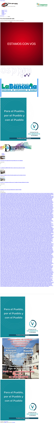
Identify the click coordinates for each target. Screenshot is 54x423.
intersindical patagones (11, 243)
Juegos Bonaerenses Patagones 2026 (23, 246)
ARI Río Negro (43, 200)
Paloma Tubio (18, 260)
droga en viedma (27, 222)
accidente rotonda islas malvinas (43, 195)
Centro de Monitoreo (34, 208)
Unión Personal (26, 282)
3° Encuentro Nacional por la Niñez (47, 193)
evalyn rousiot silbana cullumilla (49, 229)
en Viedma (31, 225)
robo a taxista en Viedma (33, 271)
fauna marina (47, 231)
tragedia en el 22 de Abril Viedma (36, 280)
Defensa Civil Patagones (37, 217)
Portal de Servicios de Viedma (16, 266)
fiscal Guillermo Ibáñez (5, 234)
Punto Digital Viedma (3, 268)
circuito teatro (41, 209)
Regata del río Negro (45, 269)
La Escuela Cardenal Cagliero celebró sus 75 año (21, 248)
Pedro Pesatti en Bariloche (17, 262)
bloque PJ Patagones (5, 204)
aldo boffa (4, 198)
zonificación (10, 286)
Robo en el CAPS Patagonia (44, 271)
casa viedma (5, 207)
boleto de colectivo (32, 204)
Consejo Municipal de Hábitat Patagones (38, 214)
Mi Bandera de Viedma (40, 255)
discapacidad (2, 222)
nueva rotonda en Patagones (43, 258)
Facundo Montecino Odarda (15, 231)
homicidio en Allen (12, 240)
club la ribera (49, 210)
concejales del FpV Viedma (42, 213)
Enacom (33, 225)
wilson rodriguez (46, 285)
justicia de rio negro (7, 247)
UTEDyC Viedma (14, 283)
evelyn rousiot (2, 230)
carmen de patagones (43, 206)
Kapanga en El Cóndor (21, 247)
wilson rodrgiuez (42, 285)
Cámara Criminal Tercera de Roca (45, 205)
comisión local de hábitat (5, 213)
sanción (41, 273)
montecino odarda (21, 256)
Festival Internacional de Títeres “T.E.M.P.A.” (39, 232)
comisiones (10, 213)
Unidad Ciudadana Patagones (6, 282)
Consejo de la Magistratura (9, 214)
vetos (48, 284)
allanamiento (36, 198)
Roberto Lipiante (18, 271)
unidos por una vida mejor (21, 282)
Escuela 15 (41, 227)
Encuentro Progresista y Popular (36, 226)
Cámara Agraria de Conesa (37, 205)
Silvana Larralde (35, 275)
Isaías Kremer (28, 243)
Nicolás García (49, 257)
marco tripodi (11, 253)
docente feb (16, 222)
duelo (40, 222)
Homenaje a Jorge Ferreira (6, 240)
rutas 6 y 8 (46, 272)
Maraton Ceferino (24, 252)
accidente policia (32, 195)
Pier (47, 263)
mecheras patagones (11, 255)
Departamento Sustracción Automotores (11, 218)
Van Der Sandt (12, 284)
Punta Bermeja (51, 267)
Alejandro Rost (30, 198)
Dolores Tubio (20, 222)
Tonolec (26, 280)
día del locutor (51, 220)
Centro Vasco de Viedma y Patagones (41, 208)
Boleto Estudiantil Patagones (38, 204)
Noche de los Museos (10, 258)
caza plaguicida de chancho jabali (39, 207)
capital (20, 206)
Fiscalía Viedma (21, 234)
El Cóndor (24, 223)
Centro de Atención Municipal (27, 208)
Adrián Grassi (21, 196)
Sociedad (3, 12)
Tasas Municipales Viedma (29, 279)
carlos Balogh (34, 206)
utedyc (11, 283)
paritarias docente (28, 260)
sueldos (19, 278)
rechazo (47, 268)
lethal (7, 250)
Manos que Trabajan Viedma (18, 252)
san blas (33, 273)
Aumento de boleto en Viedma (22, 202)
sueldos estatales (22, 278)
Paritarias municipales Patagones (35, 260)
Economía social (4, 13)
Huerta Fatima (24, 241)
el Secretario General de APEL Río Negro (48, 223)
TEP (6, 280)
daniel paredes (7, 217)
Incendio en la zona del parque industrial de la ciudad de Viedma (10, 189)
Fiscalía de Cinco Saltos (15, 234)
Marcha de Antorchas (3, 253)
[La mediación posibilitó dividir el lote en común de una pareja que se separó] (2, 166)
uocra (37, 282)
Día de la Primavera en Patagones (21, 220)
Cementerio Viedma (2, 208)
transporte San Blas (11, 281)
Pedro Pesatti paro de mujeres (29, 262)
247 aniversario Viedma (35, 193)
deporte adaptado (18, 218)
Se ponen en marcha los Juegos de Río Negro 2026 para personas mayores (26, 274)
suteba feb (5, 279)
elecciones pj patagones (26, 224)
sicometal (12, 275)
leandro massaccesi (21, 249)
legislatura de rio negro (34, 249)
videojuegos (50, 284)
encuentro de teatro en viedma (22, 226)
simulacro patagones (42, 275)
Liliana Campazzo (2, 251)
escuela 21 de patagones (49, 227)
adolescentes (13, 196)
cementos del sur (7, 208)
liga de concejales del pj (50, 250)
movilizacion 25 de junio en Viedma (28, 256)
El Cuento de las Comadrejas (29, 223)
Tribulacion (40, 281)
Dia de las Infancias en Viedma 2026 (37, 220)
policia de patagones (25, 265)
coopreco (38, 215)
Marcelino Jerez (36, 252)
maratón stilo (28, 252)
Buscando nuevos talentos (14, 205)
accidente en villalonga (18, 195)
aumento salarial (44, 202)
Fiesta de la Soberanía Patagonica (34, 233)
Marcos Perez (28, 253)
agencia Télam (51, 196)
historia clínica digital (50, 239)
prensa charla (37, 266)
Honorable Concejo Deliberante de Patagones (27, 240)
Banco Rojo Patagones (7, 203)
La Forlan (35, 248)
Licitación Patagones (35, 250)
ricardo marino (15, 270)
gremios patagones (27, 238)
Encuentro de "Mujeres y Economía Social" (48, 225)
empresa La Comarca (21, 225)
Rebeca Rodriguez (44, 268)
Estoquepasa (6, 421)
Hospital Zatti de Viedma (14, 241)
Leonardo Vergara (4, 250)
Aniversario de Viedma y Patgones (32, 199)
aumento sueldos (48, 202)
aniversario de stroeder (25, 199)
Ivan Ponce (32, 243)
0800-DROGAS (12, 193)
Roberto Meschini (22, 271)
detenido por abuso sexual (31, 219)
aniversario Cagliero (19, 199)
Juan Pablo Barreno (36, 245)
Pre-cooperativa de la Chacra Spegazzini (25, 266)
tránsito (7, 281)
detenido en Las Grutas (19, 219)
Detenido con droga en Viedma (12, 219)
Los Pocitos (31, 251)
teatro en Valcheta (45, 279)
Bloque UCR (10, 204)
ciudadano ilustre (10, 210)
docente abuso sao (13, 222)
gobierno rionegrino (48, 237)
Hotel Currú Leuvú (19, 241)
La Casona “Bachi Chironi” (5, 248)
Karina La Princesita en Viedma (30, 247)
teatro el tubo (40, 279)
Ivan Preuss (35, 243)
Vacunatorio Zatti (2, 284)
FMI (43, 234)
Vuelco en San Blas (23, 285)
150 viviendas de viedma (21, 193)
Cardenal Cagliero (23, 206)
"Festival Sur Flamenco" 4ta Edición (4, 193)
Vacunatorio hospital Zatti (38, 283)
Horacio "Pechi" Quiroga (36, 240)
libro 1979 (31, 250)
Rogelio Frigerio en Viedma (5, 272)
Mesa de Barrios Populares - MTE (22, 255)
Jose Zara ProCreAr (39, 244)
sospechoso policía (27, 277)
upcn (47, 282)
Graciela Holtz (12, 238)
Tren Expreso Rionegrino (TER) (22, 281)
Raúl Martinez (35, 268)
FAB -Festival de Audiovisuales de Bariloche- (47, 230)
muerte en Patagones (35, 256)
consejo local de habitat (30, 214)
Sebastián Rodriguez (43, 274)
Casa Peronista (2, 207)
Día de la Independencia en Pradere (8, 220)
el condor (21, 223)
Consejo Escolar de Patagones (16, 214)
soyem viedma (36, 277)
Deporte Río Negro (22, 218)
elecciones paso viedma (20, 224)
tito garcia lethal (9, 280)
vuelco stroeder (31, 285)
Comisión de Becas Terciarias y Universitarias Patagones (42, 212)
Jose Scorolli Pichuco (12, 244)
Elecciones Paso (8, 224)
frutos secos (22, 236)
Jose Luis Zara (4, 244)
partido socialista (16, 261)
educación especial (6, 223)
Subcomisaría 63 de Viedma (3, 278)
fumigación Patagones (36, 236)
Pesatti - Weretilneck (38, 263)
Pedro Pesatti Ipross (23, 262)
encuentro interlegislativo (29, 226)
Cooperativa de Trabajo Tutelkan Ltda (21, 215)
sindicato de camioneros (49, 275)
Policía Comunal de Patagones (7, 265)
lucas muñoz (51, 251)
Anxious (48, 199)
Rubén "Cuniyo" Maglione (24, 272)
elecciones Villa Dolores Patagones (41, 224)
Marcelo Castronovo (40, 252)
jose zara (16, 244)
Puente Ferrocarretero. (46, 267)
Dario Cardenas (28, 217)
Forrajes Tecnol (5, 235)
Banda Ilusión (12, 203)
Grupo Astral (37, 238)
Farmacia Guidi (31, 231)
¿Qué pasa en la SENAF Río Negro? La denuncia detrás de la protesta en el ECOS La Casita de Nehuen (25, 286)
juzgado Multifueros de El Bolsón (14, 247)
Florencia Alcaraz (25, 234)
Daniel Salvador (15, 217)
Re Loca (40, 268)
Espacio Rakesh (13, 229)
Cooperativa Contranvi (13, 215)
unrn (34, 282)
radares (20, 268)
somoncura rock (14, 277)
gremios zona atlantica (33, 238)
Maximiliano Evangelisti (5, 255)
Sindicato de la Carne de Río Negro (4, 276)
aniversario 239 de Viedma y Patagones (12, 199)
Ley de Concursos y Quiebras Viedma (17, 250)
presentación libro (41, 266)
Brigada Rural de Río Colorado (7, 205)
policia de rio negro (34, 265)
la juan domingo (39, 248)
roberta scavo (6, 271)
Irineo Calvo (21, 243)
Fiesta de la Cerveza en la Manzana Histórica (14, 233)
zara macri (1, 286)
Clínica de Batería (30, 210)
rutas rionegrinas (50, 272)
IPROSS (19, 243)
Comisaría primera (26, 212)
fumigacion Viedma (41, 236)
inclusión (29, 242)
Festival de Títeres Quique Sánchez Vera (16, 232)
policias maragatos (39, 265)
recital (7, 269)
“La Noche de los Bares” (41, 286)
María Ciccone (31, 253)
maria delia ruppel (48, 253)
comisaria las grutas (13, 212)
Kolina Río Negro (39, 247)
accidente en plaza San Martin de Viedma (10, 195)
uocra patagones (41, 282)
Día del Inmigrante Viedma (45, 220)
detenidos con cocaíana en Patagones (43, 219)
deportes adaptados (27, 218)
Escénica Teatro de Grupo (22, 227)
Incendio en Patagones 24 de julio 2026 (8, 242)
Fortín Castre (9, 235)
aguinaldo (26, 197)
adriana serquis (24, 196)
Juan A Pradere (48, 244)
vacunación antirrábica (26, 283)
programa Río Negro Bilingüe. (11, 267)
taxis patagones (37, 279)
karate (25, 247)
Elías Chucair (47, 224)
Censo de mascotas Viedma (13, 208)
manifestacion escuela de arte (6, 252)
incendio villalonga (20, 242)
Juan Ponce (45, 245)
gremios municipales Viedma (21, 238)
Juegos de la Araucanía (30, 246)
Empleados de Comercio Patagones (9, 225)
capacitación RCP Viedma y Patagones (14, 206)
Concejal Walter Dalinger (26, 213)
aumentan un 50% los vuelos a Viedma (13, 202)
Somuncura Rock (18, 277)
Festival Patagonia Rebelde (48, 232)
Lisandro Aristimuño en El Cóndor (9, 251)
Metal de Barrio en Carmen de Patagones (32, 255)
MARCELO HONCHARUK (47, 252)
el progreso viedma (35, 223)
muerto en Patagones (46, 256)
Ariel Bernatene (47, 200)
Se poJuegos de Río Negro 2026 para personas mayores (9, 274)
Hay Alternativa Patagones (12, 239)
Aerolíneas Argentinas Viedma (30, 196)
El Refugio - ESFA (40, 223)
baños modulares (18, 203)
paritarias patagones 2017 (47, 260)
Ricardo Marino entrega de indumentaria (22, 270)
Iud (30, 243)
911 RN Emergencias (11, 194)
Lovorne (49, 251)
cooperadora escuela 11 (46, 214)
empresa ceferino (16, 225)
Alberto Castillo (45, 197)
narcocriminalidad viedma (28, 257)
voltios (14, 285)
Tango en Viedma (13, 279)
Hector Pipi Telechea (33, 239)
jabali (41, 243)
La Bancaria (47, 247)
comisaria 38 (1, 212)
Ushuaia (9, 283)
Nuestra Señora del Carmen (36, 258)
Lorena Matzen (20, 251)
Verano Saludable (39, 284)
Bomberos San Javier (44, 204)
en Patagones (27, 225)
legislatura (30, 249)
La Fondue (33, 248)
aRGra (40, 200)
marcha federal (7, 253)
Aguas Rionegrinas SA (22, 197)
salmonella (25, 273)
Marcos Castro (15, 253)
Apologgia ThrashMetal (13, 200)
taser (33, 279)
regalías (42, 269)
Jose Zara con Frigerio (27, 244)
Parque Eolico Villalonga (11, 261)
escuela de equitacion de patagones (37, 228)
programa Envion (5, 267)
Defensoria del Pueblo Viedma (44, 217)
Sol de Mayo (2, 277)
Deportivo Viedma (41, 218)
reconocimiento (21, 269)
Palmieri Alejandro (14, 260)
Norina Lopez (31, 258)
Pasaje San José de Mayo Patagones (23, 261)
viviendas (10, 285)
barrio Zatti (49, 203)
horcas (46, 240)
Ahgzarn (36, 197)
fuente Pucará (25, 236)
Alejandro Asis (12, 198)
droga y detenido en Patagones (33, 222)
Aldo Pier (7, 198)
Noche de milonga (15, 258)
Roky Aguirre (14, 272)
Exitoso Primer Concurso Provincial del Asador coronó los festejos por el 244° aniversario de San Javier (21, 230)
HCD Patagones (18, 239)
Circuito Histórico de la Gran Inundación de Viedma (33, 209)
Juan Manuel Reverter (31, 245)
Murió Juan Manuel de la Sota (7, 257)
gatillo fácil (6, 237)
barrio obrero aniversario (40, 203)
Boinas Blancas (27, 204)
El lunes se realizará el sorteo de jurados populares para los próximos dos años (13, 175)
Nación (24, 257)
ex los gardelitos (6, 230)
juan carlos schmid (25, 245)
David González (32, 217)
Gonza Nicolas (8, 238)
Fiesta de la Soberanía (27, 233)
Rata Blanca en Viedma (30, 268)
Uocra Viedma (44, 282)
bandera (15, 203)
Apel (49, 199)
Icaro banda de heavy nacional (41, 241)
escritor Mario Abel (28, 227)
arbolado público (32, 200)
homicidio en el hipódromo (18, 240)
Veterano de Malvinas (44, 284)
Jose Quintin (7, 244)
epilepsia (12, 227)
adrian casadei (17, 196)
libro (29, 250)
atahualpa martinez (44, 201)
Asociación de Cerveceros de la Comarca (19, 201)
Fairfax (20, 231)
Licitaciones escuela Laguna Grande (42, 250)
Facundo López (10, 231)
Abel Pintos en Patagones (17, 194)
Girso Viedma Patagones (24, 237)
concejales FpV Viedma (49, 213)
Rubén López (30, 272)
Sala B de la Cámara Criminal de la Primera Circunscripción (9, 273)
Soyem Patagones (31, 277)
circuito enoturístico (24, 209)
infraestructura (32, 242)
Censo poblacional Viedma (20, 208)
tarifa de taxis (17, 279)
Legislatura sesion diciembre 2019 (41, 249)
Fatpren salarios (44, 231)
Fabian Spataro (2, 231)
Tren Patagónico (37, 281)
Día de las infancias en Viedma (29, 220)
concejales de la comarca (35, 213)
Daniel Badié (3, 217)
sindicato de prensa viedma (42, 276)
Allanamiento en (40, 198)
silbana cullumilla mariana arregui (22, 275)
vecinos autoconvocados (21, 284)
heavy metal (28, 239)
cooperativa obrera (28, 215)
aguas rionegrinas (17, 197)
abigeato (22, 194)
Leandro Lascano (17, 249)
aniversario (5, 199)
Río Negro (36, 270)
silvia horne (38, 275)
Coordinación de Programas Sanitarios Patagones (46, 215)
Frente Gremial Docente (46, 235)
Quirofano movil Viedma (15, 268)
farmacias (34, 231)
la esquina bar (29, 248)
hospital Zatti (9, 241)
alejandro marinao (21, 198)
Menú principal (2, 15)
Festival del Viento (31, 232)
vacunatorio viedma (49, 283)
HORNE (48, 240)
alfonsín (33, 198)
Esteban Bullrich (40, 229)
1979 (25, 193)
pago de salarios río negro (8, 260)
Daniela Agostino (20, 217)
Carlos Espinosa (39, 206)
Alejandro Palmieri (26, 198)
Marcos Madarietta (23, 253)
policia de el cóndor (20, 265)
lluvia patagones (16, 251)
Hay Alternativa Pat (6, 239)
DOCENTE (9, 222)
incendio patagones (15, 242)
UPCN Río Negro (5, 283)
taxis (34, 279)
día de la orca (14, 220)
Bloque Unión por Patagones (15, 204)
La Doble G (13, 248)
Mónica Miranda (14, 256)
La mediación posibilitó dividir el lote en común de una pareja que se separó (12, 167)
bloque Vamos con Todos (22, 204)
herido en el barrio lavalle (44, 239)
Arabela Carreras (27, 200)
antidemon (39, 199)
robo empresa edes (38, 271)
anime (3, 199)
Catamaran (21, 207)
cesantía (47, 208)
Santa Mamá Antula (47, 273)
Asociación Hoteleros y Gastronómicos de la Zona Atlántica (31, 201)
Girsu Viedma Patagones (34, 237)
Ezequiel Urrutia (39, 230)
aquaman (24, 200)
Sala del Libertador (19, 273)
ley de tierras (23, 250)
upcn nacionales (50, 282)
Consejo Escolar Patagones (23, 214)
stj (41, 277)
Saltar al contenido (2, 0)
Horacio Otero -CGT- (42, 240)
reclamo (12, 269)
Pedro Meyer (4, 262)
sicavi (7, 275)
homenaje (1, 240)
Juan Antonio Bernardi (5, 245)
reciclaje (6, 269)
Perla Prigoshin (29, 263)
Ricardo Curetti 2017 (4, 270)
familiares (22, 231)
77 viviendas (7, 194)
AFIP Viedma (39, 196)
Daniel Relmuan (11, 217)
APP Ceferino (18, 200)
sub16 (50, 277)
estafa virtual (16, 229)
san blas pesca (35, 273)
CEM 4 (52, 207)
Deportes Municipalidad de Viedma (34, 218)
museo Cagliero (13, 257)
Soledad (10, 277)
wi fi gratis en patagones (37, 285)
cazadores (45, 207)
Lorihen (23, 251)
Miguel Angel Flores (45, 255)
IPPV (17, 243)
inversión (15, 243)
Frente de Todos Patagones (30, 235)
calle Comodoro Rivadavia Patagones (29, 205)
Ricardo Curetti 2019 (10, 270)
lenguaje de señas (48, 249)
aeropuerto (35, 196)
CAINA (24, 205)
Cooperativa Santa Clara (34, 215)
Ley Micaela (26, 250)
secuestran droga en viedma (49, 274)
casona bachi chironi (17, 207)
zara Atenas (51, 285)
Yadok (49, 285)
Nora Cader (22, 258)
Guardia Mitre (47, 238)
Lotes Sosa (46, 251)
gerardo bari (14, 237)
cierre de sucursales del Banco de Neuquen (8, 209)
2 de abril (27, 193)
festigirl (8, 232)
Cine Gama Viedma (19, 209)
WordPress (5, 422)
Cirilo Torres (6, 210)
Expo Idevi (35, 230)
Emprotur (25, 225)
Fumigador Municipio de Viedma (48, 236)
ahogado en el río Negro (40, 197)
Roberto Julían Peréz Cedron (11, 271)
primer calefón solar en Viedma (47, 266)
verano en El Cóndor (34, 284)
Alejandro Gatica (17, 198)
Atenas (8, 202)
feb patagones (51, 231)
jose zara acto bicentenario (20, 244)
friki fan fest (13, 236)
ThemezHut (13, 422)
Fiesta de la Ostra (22, 233)
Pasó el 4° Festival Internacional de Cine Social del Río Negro (44, 261)
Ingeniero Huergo (36, 242)
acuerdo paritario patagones (8, 196)
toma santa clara (23, 280)
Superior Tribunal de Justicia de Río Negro (36, 278)
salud (27, 273)
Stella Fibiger (39, 277)
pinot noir (49, 263)
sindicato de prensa (19, 276)
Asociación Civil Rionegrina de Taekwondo (8, 201)
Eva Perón (43, 229)
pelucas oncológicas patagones (4, 263)
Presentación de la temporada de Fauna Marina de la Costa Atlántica (11, 160)
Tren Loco (27, 281)
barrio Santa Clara (45, 203)
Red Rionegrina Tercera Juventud (37, 269)
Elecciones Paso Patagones (14, 224)
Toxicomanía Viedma (29, 280)
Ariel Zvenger (50, 200)
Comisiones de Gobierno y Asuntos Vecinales (17, 213)
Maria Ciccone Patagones (37, 253)
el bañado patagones (17, 223)
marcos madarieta (19, 253)
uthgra (17, 283)
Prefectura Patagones (32, 266)
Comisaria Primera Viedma (31, 212)
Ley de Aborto (10, 250)
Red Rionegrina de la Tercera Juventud (27, 269)
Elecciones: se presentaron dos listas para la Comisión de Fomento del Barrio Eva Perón (14, 182)
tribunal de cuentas (44, 281)
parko (51, 260)
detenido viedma (37, 219)
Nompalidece (19, 258)
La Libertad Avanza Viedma (44, 248)
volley (12, 285)
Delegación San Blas (50, 217)
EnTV (4, 227)
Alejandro (9, 198)
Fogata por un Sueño (46, 234)
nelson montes (40, 257)
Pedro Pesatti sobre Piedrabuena (38, 262)
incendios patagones (25, 242)
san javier (38, 273)
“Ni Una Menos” (47, 286)
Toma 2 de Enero (18, 280)
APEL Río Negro (8, 200)
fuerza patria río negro (30, 236)
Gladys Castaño (40, 237)
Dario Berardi (23, 217)
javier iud (47, 243)
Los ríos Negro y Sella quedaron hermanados (39, 251)
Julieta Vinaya (51, 246)
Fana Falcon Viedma (26, 231)
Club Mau (52, 210)
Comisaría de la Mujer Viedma (7, 212)
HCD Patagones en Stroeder (23, 239)
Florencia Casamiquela (30, 234)
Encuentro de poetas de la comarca (13, 226)
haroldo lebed (2, 239)
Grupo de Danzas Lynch (42, 238)
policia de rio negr (30, 265)
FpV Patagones (13, 235)
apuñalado (21, 200)
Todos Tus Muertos (13, 280)
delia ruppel (1, 218)
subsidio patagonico (15, 278)
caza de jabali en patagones (31, 207)
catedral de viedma (25, 207)
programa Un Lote (17, 267)
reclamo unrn (14, 269)
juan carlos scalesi (21, 245)
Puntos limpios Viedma (9, 268)
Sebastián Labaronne (37, 274)
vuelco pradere (27, 285)
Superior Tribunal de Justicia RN (46, 278)
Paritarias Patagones (41, 260)
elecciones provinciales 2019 (33, 224)
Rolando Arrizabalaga (18, 272)
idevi (46, 241)
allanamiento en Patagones (45, 198)
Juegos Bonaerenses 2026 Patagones (13, 246)
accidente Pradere (37, 195)
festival (10, 232)
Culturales (3, 14)
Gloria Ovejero (44, 237)
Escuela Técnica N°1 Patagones (7, 229)
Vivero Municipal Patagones (5, 285)
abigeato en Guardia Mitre (26, 194)
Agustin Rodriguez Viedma (31, 197)
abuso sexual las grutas (39, 194)
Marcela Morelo (32, 252)
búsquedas (21, 205)
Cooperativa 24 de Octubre (7, 215)
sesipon (5, 275)
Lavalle (10, 249)
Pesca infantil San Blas (44, 263)
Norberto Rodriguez (27, 258)
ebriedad (43, 222)
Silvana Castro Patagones (30, 275)
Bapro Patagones (22, 203)
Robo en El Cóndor (50, 271)
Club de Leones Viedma (35, 210)
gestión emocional (18, 237)
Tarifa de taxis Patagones (22, 279)
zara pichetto (4, 286)
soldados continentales (6, 277)
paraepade (24, 260)
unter (36, 282)
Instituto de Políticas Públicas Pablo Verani (44, 242)
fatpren (41, 231)
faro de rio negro (38, 231)
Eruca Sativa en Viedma (16, 227)
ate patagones (48, 201)
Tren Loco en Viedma (31, 281)
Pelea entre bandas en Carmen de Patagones (47, 262)
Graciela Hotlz (16, 238)
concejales (31, 213)
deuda (3, 220)
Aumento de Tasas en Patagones (30, 202)
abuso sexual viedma (44, 194)
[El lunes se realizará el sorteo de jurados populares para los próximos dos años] (2, 173)
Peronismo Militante (33, 263)
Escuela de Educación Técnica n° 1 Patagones (27, 228)
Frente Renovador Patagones (8, 236)
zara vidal (7, 286)
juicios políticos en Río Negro (45, 246)
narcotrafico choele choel (35, 257)
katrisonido (35, 247)
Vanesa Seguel (16, 284)
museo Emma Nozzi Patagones (19, 257)
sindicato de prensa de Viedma (34, 276)
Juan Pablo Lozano (41, 245)
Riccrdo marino (29, 270)
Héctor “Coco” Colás (38, 239)
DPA (22, 222)
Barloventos (26, 203)
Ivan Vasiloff (38, 243)
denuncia (4, 218)
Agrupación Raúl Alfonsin (11, 197)
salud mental (30, 273)
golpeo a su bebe (4, 238)
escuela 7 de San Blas (3, 228)
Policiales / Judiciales (4, 11)
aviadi (51, 202)
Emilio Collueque (2, 225)
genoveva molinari (10, 237)
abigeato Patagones (32, 194)
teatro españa (48, 279)
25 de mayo (39, 193)
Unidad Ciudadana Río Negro (13, 282)
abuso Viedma (49, 194)
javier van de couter (51, 243)
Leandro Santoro (26, 249)
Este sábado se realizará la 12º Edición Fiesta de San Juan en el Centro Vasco (28, 229)
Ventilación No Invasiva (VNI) (28, 284)
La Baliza (44, 247)
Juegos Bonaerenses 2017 (6, 246)
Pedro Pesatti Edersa (11, 262)
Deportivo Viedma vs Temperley (48, 218)
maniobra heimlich (12, 252)
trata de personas (16, 281)
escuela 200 (44, 227)
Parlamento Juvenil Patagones (4, 261)
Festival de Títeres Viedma (25, 232)
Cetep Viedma (50, 208)
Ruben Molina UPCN (34, 272)
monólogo (18, 256)
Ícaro (37, 241)
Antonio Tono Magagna (44, 199)
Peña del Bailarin (10, 263)
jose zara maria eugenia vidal (33, 244)
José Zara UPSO (44, 244)
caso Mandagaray (9, 207)
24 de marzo (30, 193)
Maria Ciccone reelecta (43, 253)
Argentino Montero (36, 200)
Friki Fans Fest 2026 (18, 236)
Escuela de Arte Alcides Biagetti (10, 228)
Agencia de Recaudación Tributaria (45, 196)
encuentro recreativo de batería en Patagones (45, 226)
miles (11, 256)
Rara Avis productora (24, 268)
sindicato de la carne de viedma (13, 276)
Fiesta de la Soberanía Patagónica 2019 (43, 233)
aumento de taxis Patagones (38, 202)
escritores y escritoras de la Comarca (35, 227)
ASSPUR (40, 201)
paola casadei (21, 260)
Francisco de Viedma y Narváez (19, 235)
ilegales (52, 241)
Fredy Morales (24, 235)
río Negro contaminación (41, 270)
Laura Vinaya (7, 249)
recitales (10, 269)
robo (28, 271)
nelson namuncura (44, 257)
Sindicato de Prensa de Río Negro (26, 276)
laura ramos (4, 249)
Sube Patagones (11, 278)
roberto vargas (26, 271)
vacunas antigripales (32, 283)
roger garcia (10, 272)
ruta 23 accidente (43, 272)
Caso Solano (13, 207)
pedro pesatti (7, 262)
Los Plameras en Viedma (27, 251)
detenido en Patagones (25, 219)
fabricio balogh (6, 231)
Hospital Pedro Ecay (4, 241)
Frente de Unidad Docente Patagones (38, 235)
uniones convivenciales (31, 282)
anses (37, 199)
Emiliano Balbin (51, 224)
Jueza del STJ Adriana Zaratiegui (38, 246)
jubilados (48, 245)
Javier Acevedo (44, 243)
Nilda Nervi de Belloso (5, 258)
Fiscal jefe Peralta (10, 234)
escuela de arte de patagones (17, 228)
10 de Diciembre (16, 193)
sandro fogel (43, 273)
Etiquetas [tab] (3, 154)
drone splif (38, 222)
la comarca (10, 248)
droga (24, 222)
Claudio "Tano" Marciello (24, 210)
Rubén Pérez (39, 272)
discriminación (5, 222)
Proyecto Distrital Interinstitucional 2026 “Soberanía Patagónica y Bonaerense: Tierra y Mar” (31, 267)
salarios (23, 273)
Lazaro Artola (13, 249)
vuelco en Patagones (18, 285)
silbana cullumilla (16, 275)
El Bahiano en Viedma (12, 223)
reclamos (17, 269)
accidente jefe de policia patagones (26, 195)
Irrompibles (25, 243)
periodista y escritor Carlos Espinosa (22, 263)
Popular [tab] (3, 153)
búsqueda (18, 205)
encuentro (41, 225)
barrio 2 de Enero (30, 203)
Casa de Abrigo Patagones (49, 206)
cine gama (15, 209)
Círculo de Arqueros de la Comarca (47, 209)
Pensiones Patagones (15, 263)
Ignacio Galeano (49, 241)
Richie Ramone (33, 270)
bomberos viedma (49, 204)
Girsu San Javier (29, 237)
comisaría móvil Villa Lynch (19, 212)
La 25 (42, 247)
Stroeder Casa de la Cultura (45, 277)
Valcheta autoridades (7, 284)
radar (18, 268)
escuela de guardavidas (45, 228)
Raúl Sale (38, 268)
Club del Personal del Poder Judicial (42, 210)
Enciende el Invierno (37, 225)
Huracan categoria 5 (33, 241)
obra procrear (49, 258)
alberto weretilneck (49, 197)
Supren (3, 279)
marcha (52, 252)
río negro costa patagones (47, 270)
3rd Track (42, 193)
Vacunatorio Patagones (44, 283)
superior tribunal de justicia (27, 278)
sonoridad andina (22, 277)
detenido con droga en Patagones (4, 219)
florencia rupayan (40, 234)
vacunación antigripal (21, 283)
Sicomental (9, 275)
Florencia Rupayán (35, 234)
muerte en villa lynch (41, 256)
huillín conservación (28, 241)
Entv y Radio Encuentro (8, 227)
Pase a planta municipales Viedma (32, 261)
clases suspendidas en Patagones (17, 210)
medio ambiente (16, 255)
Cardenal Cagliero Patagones (29, 206)
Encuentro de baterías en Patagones (4, 226)
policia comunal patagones (14, 265)
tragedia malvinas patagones (44, 280)
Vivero (1, 285)
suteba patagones (9, 279)
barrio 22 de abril (34, 203)
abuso (35, 194)
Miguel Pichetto (9, 256)
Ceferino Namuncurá (48, 207)
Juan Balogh (9, 245)
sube (8, 278)
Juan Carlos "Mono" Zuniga (14, 245)
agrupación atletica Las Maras (4, 197)
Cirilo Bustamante (2, 210)
